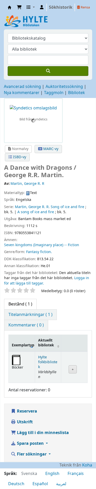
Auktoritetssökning (64, 87)
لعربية (61, 484)
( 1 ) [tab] (20, 304)
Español (40, 484)
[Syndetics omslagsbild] (33, 108)
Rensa (85, 7)
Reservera (26, 411)
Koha (87, 465)
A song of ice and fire (35, 212)
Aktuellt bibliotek (46, 343)
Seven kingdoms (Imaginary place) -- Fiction (41, 245)
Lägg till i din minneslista (42, 433)
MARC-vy (50, 149)
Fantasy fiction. (39, 252)
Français (76, 474)
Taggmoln (53, 93)
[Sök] (48, 71)
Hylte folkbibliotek (47, 362)
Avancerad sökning (22, 87)
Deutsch (16, 484)
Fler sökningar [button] (32, 454)
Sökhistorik (60, 7)
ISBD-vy (19, 157)
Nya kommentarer (21, 93)
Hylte (9, 7)
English (52, 474)
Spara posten (30, 443)
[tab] (30, 314)
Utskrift (24, 422)
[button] (19, 7)
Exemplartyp (23, 345)
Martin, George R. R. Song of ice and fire (49, 207)
